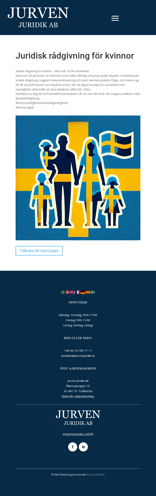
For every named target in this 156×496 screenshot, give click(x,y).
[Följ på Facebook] (72, 446)
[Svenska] (92, 292)
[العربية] (63, 292)
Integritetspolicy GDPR (78, 434)
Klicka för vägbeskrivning (78, 396)
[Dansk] (68, 292)
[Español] (87, 292)
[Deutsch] (82, 292)
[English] (73, 292)
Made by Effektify (95, 474)
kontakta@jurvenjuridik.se (78, 355)
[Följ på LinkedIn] (83, 446)
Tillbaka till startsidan (39, 250)
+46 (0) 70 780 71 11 (78, 350)
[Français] (78, 292)
